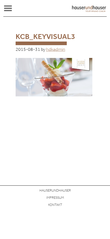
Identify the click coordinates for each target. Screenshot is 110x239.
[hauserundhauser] (89, 11)
